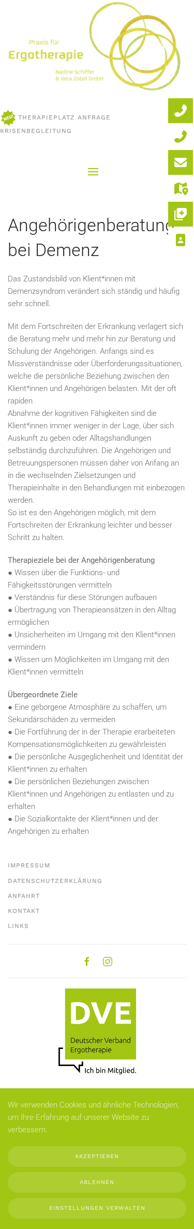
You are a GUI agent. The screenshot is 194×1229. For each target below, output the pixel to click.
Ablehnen (97, 1182)
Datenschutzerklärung (55, 881)
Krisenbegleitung (36, 130)
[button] (93, 171)
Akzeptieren (97, 1156)
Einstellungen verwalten (97, 1208)
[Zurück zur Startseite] (93, 47)
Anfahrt (24, 896)
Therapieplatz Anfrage (64, 117)
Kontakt (24, 911)
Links (18, 926)
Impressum (29, 865)
